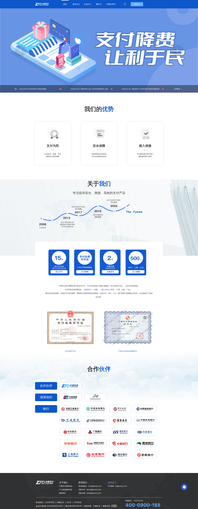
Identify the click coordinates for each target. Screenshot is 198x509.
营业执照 (39, 502)
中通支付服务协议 (65, 486)
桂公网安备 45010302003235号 (50, 506)
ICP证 (69, 502)
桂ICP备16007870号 (73, 506)
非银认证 (60, 502)
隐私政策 (62, 493)
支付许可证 (49, 502)
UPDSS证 (78, 502)
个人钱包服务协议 (65, 490)
